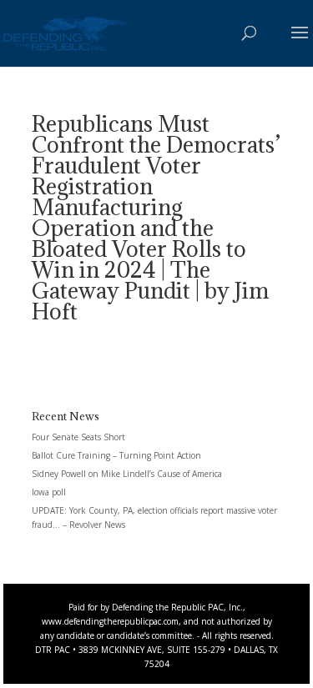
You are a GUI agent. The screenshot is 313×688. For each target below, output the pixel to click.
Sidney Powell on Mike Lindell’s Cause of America (127, 474)
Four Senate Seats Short (78, 437)
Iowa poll (49, 492)
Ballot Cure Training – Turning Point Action (116, 455)
